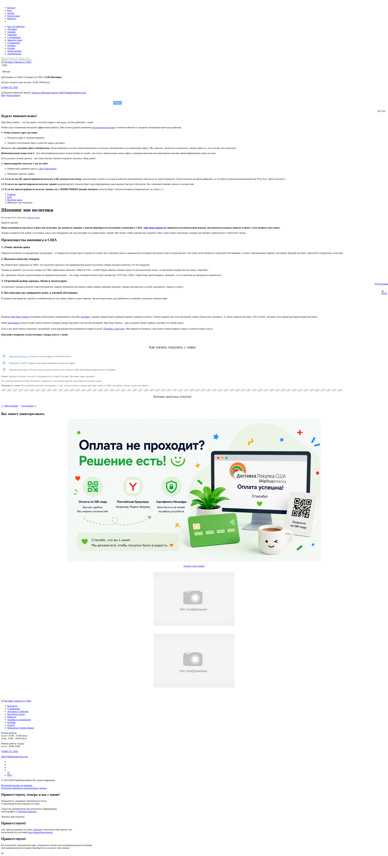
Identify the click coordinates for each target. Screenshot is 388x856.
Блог (9, 10)
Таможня (12, 34)
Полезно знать (34, 217)
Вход (3, 95)
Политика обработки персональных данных (24, 788)
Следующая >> (28, 406)
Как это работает (16, 26)
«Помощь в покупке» (114, 328)
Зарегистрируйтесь (18, 356)
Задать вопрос (14, 51)
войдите (38, 829)
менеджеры (14, 323)
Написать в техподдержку (20, 728)
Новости (11, 18)
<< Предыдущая (9, 406)
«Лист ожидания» (47, 168)
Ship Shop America (153, 227)
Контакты (12, 706)
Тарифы (11, 32)
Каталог (11, 7)
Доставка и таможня (17, 711)
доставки (85, 316)
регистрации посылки (103, 127)
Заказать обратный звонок (45, 92)
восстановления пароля (40, 832)
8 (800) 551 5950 (9, 87)
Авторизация (14, 53)
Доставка (12, 29)
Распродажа (13, 16)
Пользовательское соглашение (16, 785)
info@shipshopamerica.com (72, 92)
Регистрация (13, 95)
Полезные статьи (16, 714)
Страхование (14, 37)
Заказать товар (14, 40)
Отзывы (11, 45)
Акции (10, 13)
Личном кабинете (27, 811)
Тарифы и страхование (19, 719)
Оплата (11, 48)
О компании (13, 42)
